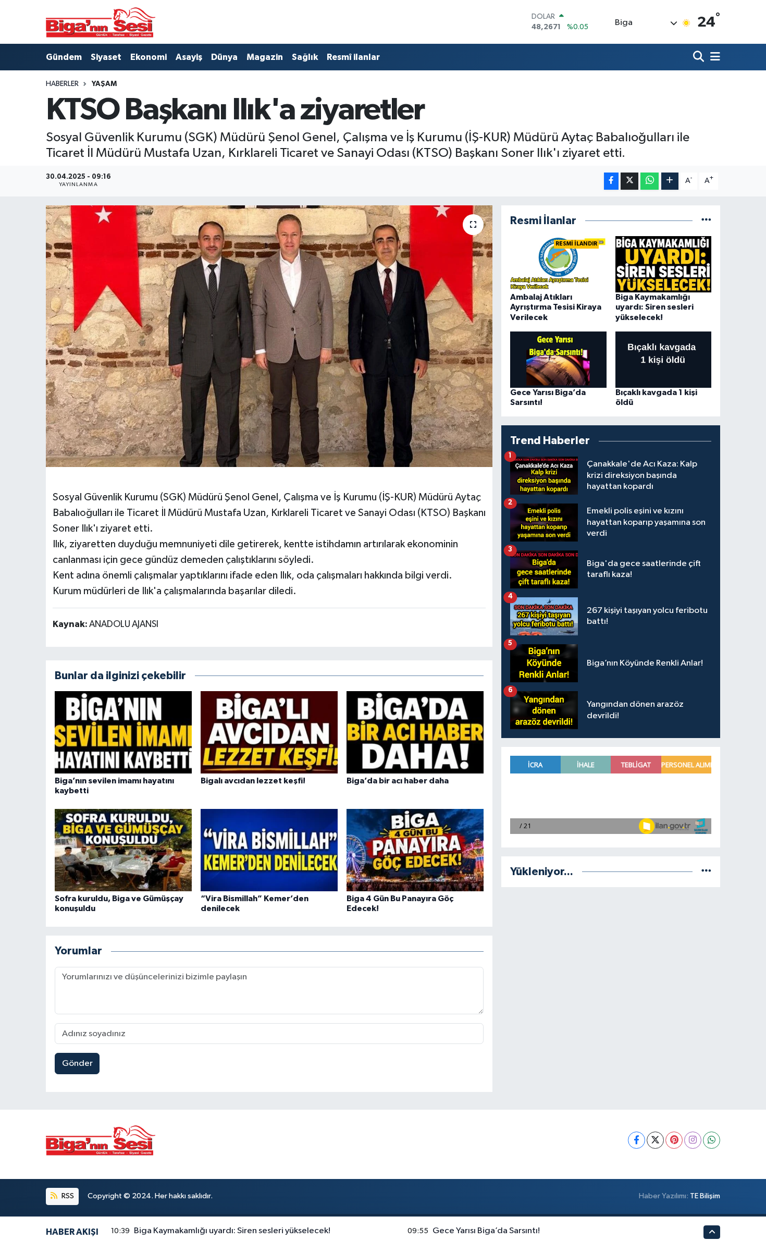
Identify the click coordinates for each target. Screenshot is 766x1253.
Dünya (224, 57)
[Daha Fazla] (669, 181)
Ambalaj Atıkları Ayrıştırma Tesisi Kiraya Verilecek (555, 307)
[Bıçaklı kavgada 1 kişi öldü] (663, 359)
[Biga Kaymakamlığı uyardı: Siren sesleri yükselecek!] (663, 264)
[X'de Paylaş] (629, 181)
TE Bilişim (705, 1196)
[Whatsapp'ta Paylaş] (649, 181)
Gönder (77, 1063)
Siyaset (106, 57)
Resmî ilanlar (353, 57)
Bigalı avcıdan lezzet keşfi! (253, 781)
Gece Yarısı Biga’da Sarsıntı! (486, 1230)
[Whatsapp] (711, 1140)
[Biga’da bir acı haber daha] (415, 732)
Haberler (62, 84)
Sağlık (305, 57)
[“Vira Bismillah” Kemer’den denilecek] (269, 849)
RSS (67, 1196)
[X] (655, 1140)
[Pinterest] (674, 1140)
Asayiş (189, 57)
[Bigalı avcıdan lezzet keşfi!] (269, 732)
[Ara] (699, 57)
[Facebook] (636, 1140)
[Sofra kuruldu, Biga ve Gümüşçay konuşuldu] (123, 849)
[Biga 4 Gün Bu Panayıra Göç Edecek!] (415, 849)
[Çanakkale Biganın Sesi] (100, 22)
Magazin (264, 57)
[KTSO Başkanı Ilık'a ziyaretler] (269, 336)
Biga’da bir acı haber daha (398, 781)
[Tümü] (706, 220)
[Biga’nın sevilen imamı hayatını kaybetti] (123, 732)
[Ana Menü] (713, 57)
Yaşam (104, 84)
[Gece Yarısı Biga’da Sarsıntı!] (558, 359)
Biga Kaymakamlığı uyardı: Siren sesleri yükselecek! (654, 307)
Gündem (64, 57)
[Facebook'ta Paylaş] (611, 181)
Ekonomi (148, 57)
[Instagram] (692, 1140)
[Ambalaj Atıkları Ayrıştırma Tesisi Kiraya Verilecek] (558, 264)
